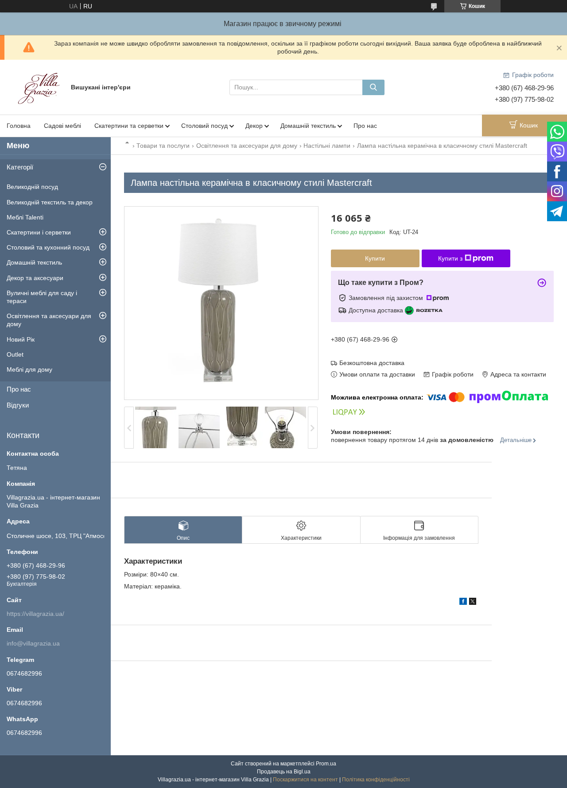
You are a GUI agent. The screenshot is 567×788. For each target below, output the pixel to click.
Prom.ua (326, 764)
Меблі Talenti (25, 217)
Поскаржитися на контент (305, 779)
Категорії (20, 167)
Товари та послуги (163, 145)
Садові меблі (62, 125)
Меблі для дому (29, 369)
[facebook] (463, 602)
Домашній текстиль (308, 125)
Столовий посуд (204, 125)
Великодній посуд (32, 186)
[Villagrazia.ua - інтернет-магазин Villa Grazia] (39, 86)
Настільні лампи (326, 145)
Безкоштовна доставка (371, 362)
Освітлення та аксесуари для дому (246, 145)
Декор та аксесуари (35, 277)
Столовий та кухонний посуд (48, 247)
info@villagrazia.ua (33, 643)
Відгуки (18, 405)
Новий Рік (21, 339)
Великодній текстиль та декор (50, 202)
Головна (19, 125)
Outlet (15, 354)
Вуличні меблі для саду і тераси (42, 296)
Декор (254, 125)
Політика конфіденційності (376, 779)
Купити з (450, 258)
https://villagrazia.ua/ (35, 613)
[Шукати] (373, 87)
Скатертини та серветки (128, 125)
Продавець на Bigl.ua (284, 772)
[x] (472, 602)
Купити (375, 258)
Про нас (365, 125)
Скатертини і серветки (39, 232)
